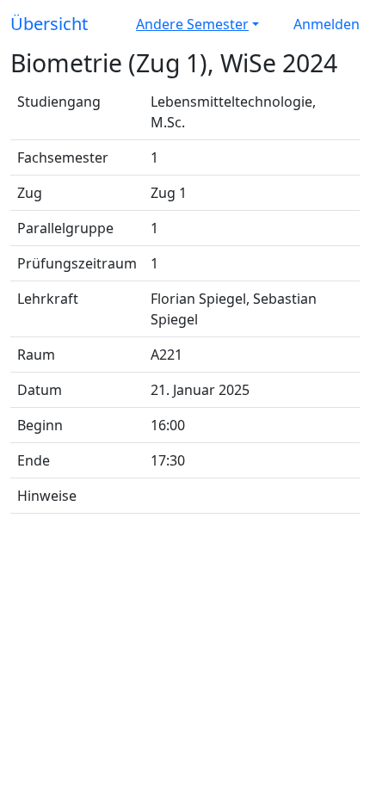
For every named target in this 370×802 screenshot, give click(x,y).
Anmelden (326, 24)
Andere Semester (192, 24)
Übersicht (49, 23)
